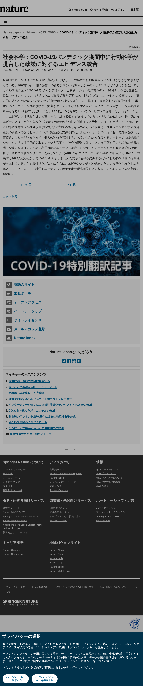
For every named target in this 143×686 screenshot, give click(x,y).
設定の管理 (62, 667)
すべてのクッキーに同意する (15, 679)
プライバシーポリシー (78, 661)
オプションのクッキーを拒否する (44, 679)
